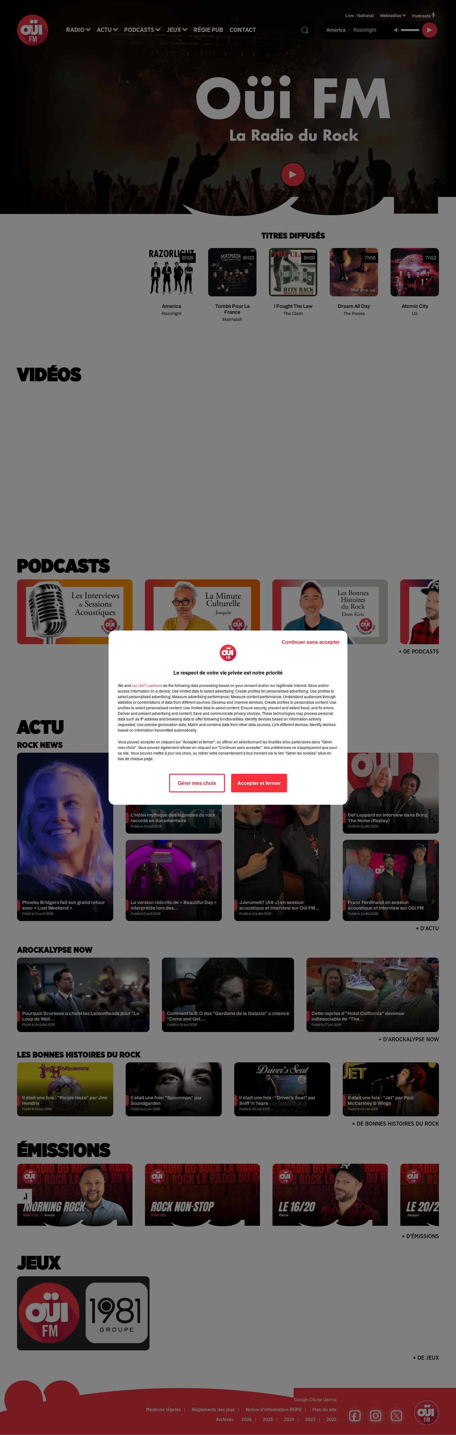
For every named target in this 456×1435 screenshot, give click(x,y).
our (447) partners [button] (147, 685)
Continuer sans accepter (311, 641)
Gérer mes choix (197, 782)
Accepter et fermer (259, 782)
